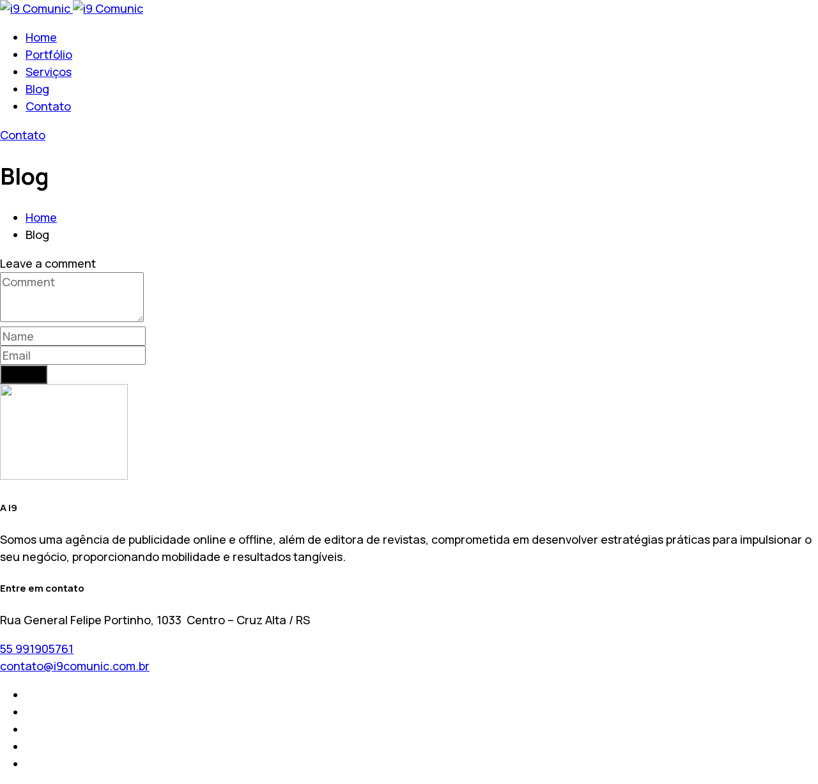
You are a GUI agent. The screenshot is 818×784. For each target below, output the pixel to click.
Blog (37, 88)
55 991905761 (36, 648)
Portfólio (49, 54)
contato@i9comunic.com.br (75, 665)
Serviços (49, 71)
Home (41, 37)
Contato (48, 106)
